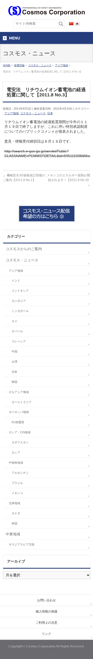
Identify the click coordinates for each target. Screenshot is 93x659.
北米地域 (14, 503)
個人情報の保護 (46, 611)
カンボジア (19, 300)
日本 (50, 113)
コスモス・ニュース (33, 113)
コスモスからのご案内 (24, 249)
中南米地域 (16, 462)
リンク (46, 634)
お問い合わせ (46, 600)
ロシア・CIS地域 (19, 432)
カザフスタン (20, 442)
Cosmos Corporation (40, 646)
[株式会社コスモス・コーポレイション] (46, 9)
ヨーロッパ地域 (19, 412)
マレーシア (19, 341)
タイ (14, 321)
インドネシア (20, 290)
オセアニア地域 (19, 392)
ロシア (16, 452)
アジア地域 (11, 113)
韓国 (14, 381)
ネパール (17, 331)
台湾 (14, 361)
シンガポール (20, 310)
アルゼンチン (20, 472)
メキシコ (17, 493)
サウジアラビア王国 (21, 544)
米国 (14, 523)
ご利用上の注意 (46, 622)
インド (16, 280)
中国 (14, 351)
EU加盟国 (18, 422)
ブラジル (17, 482)
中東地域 (13, 534)
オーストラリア (22, 402)
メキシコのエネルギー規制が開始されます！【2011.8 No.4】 (68, 180)
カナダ (16, 513)
